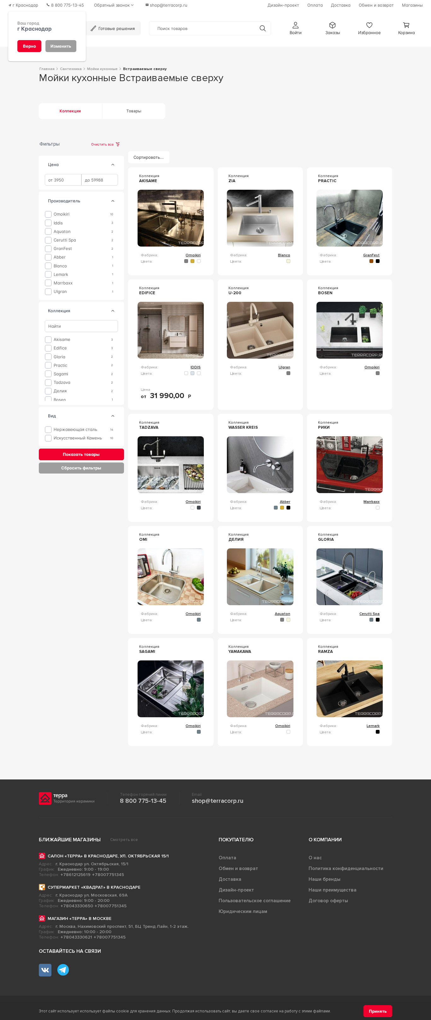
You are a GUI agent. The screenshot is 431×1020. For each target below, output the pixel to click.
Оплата (227, 858)
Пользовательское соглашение (255, 901)
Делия (60, 391)
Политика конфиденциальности (346, 868)
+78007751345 (108, 874)
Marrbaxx (63, 283)
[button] (295, 28)
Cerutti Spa (65, 240)
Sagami (61, 374)
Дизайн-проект (236, 890)
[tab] (113, 165)
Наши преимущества (333, 890)
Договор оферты (328, 901)
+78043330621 (76, 937)
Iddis (58, 222)
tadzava (62, 382)
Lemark (61, 274)
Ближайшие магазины (70, 840)
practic (60, 365)
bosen (60, 399)
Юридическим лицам (243, 911)
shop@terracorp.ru (217, 801)
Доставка (230, 879)
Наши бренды (324, 879)
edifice (60, 348)
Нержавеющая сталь (75, 429)
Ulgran (60, 291)
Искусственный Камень (78, 438)
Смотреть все (124, 839)
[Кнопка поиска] (263, 28)
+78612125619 (76, 874)
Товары (133, 111)
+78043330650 (77, 906)
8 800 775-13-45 (143, 801)
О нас (315, 858)
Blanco (60, 265)
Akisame (62, 339)
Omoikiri (61, 214)
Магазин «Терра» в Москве (79, 918)
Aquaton (62, 231)
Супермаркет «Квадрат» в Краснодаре (94, 887)
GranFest (63, 248)
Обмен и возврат (238, 868)
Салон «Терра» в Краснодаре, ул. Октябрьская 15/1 (108, 856)
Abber (60, 257)
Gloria (59, 356)
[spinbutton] (63, 180)
